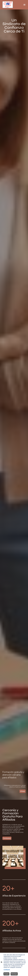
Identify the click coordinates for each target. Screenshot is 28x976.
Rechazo (14, 974)
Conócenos (7, 838)
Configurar (7, 969)
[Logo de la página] (7, 4)
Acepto (6, 974)
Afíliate (22, 791)
